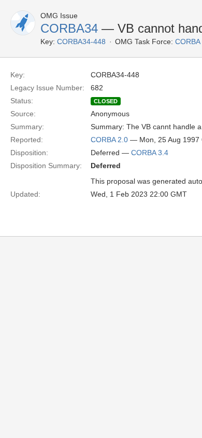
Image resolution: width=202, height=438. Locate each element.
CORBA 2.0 (109, 139)
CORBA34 (69, 28)
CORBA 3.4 (149, 152)
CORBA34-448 (81, 41)
